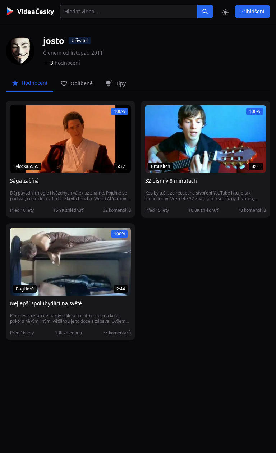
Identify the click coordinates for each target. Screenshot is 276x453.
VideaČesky (35, 11)
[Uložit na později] (31, 114)
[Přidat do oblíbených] (18, 114)
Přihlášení (252, 11)
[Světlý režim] (225, 11)
